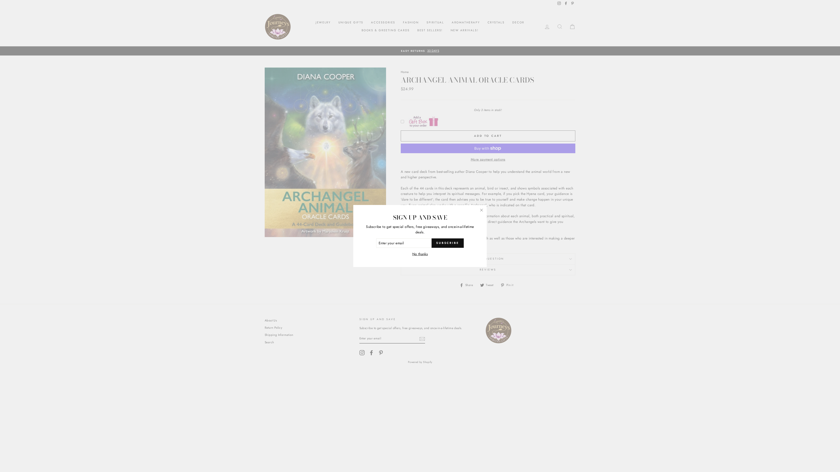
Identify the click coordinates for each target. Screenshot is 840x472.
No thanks (420, 254)
